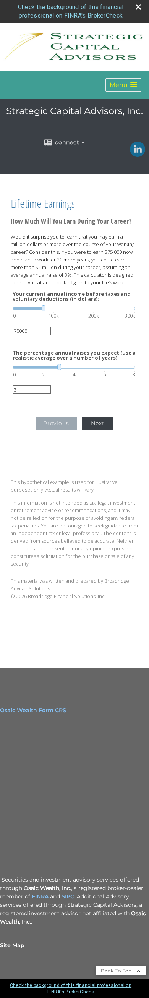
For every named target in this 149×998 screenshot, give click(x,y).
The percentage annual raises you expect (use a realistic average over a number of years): (74, 355)
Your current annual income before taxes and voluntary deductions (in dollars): (72, 296)
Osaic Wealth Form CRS (33, 710)
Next (98, 423)
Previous (56, 423)
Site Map (12, 945)
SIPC (68, 896)
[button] (123, 85)
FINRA (41, 896)
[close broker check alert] (138, 7)
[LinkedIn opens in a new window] (137, 154)
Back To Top (117, 971)
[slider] (74, 308)
